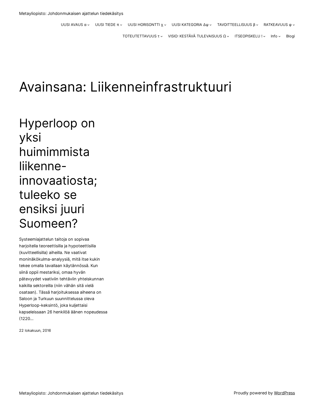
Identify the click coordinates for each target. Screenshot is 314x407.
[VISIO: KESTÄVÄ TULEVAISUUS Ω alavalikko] (228, 36)
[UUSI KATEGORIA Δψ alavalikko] (210, 25)
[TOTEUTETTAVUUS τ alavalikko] (161, 36)
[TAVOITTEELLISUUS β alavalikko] (257, 25)
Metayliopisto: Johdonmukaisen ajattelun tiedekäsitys (71, 13)
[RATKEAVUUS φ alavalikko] (294, 25)
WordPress (284, 392)
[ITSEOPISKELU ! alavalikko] (264, 36)
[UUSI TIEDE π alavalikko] (121, 25)
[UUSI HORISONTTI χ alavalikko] (165, 25)
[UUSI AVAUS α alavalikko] (88, 25)
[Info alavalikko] (279, 36)
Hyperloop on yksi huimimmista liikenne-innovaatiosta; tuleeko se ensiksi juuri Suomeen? (58, 173)
